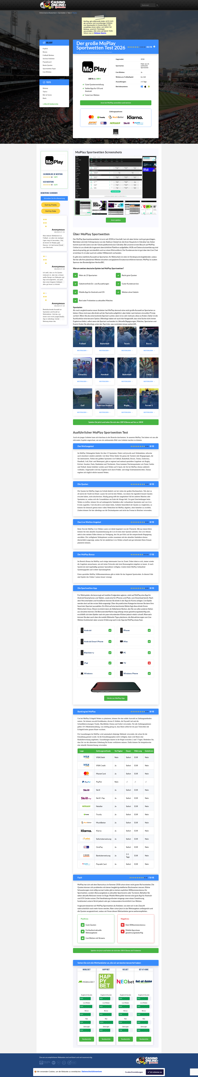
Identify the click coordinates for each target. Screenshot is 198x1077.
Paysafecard (47, 62)
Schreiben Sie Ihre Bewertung (54, 198)
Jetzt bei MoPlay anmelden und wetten (115, 103)
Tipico (45, 91)
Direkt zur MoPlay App (116, 698)
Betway (45, 88)
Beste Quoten (47, 65)
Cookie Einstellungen (134, 1072)
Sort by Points (51, 205)
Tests (48, 82)
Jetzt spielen (116, 220)
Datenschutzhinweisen (92, 1071)
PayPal (45, 49)
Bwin (44, 98)
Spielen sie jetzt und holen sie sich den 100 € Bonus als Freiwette (116, 951)
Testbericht (86, 1039)
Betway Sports (100, 33)
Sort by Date (50, 211)
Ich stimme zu (156, 1072)
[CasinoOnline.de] (53, 9)
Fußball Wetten (48, 55)
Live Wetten (47, 72)
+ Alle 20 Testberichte (50, 104)
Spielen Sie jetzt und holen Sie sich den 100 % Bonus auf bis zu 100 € (115, 422)
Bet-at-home (47, 95)
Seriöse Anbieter (49, 59)
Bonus (45, 52)
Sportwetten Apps (49, 69)
